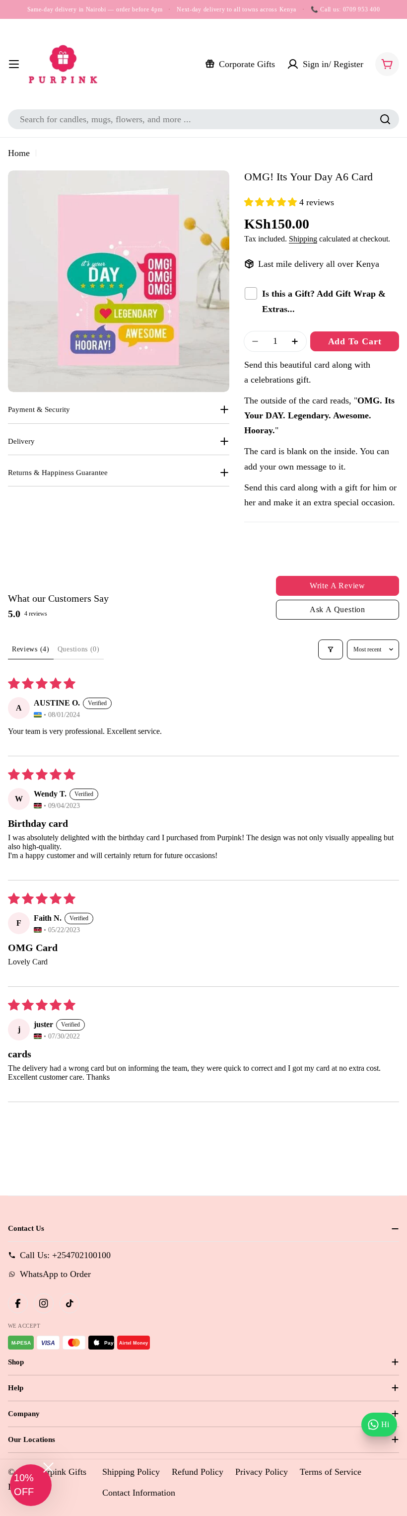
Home (19, 153)
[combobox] (203, 119)
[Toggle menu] (14, 64)
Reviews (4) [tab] (31, 649)
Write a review (337, 585)
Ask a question (337, 609)
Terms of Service (330, 1472)
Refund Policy (197, 1472)
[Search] (385, 119)
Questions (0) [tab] (79, 649)
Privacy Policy (261, 1472)
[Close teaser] (48, 1467)
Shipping (303, 239)
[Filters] (330, 649)
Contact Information (138, 1493)
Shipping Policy (131, 1472)
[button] (271, 202)
